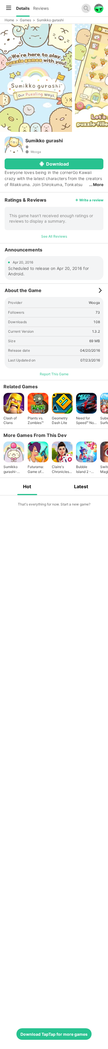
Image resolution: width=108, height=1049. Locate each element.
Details (23, 8)
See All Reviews (54, 236)
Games (25, 20)
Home (9, 20)
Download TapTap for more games (54, 1034)
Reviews (41, 8)
